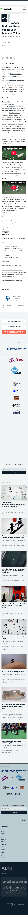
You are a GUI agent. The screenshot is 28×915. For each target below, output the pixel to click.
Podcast (3, 833)
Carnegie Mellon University (9, 76)
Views (2, 831)
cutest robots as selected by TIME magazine (14, 272)
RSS (2, 846)
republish (16, 2)
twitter (2, 854)
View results (5, 234)
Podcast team (6, 42)
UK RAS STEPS (13, 610)
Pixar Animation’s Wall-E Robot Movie (12, 270)
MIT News (4, 710)
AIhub (3, 509)
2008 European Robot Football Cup (15, 274)
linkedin (2, 851)
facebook (3, 852)
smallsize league (12, 124)
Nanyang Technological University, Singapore (12, 674)
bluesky (2, 855)
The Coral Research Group (12, 257)
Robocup (7, 255)
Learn (2, 834)
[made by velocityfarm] (15, 904)
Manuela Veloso (6, 102)
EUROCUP (15, 69)
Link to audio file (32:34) (8, 63)
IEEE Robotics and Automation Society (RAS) (12, 540)
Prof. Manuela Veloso (16, 74)
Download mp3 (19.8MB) (11, 246)
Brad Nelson (16, 210)
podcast (7, 289)
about (6, 2)
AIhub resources (22, 2)
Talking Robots (6, 210)
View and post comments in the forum (12, 280)
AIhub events (23, 3)
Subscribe (14, 472)
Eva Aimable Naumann (14, 575)
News (2, 830)
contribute (11, 2)
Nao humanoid (16, 201)
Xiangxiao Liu (5, 575)
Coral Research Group (14, 113)
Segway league (12, 126)
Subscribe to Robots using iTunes (14, 248)
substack (3, 849)
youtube (3, 857)
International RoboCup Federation (11, 36)
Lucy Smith (9, 509)
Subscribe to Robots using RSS (13, 251)
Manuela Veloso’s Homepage (12, 253)
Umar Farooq (5, 610)
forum (13, 94)
